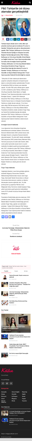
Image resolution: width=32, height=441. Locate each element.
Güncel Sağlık (15, 392)
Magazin (14, 398)
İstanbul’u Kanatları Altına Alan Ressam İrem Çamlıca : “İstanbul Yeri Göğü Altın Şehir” (19, 284)
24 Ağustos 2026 (7, 330)
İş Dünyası (14, 396)
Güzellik (14, 394)
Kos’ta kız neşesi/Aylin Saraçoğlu (18, 353)
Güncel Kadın (9, 15)
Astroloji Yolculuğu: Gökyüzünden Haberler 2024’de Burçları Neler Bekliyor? (19, 293)
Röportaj (24, 392)
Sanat (23, 396)
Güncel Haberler (3, 401)
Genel (3, 398)
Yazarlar (24, 401)
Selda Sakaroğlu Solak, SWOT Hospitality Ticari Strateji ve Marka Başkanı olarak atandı (19, 346)
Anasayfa (3, 392)
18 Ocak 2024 (19, 15)
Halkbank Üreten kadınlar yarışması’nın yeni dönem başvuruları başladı (19, 336)
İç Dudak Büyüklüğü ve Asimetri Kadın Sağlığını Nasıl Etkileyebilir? (14, 327)
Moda (13, 401)
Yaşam (24, 398)
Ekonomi (3, 396)
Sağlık (24, 394)
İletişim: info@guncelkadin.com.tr (9, 433)
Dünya (3, 394)
